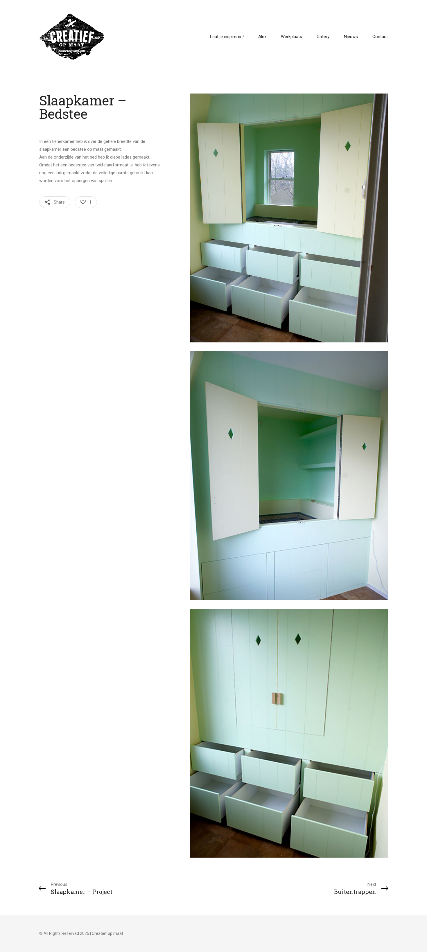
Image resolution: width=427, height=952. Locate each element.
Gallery (323, 36)
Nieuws (351, 36)
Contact (380, 36)
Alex (262, 36)
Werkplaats (291, 36)
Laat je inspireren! (227, 36)
